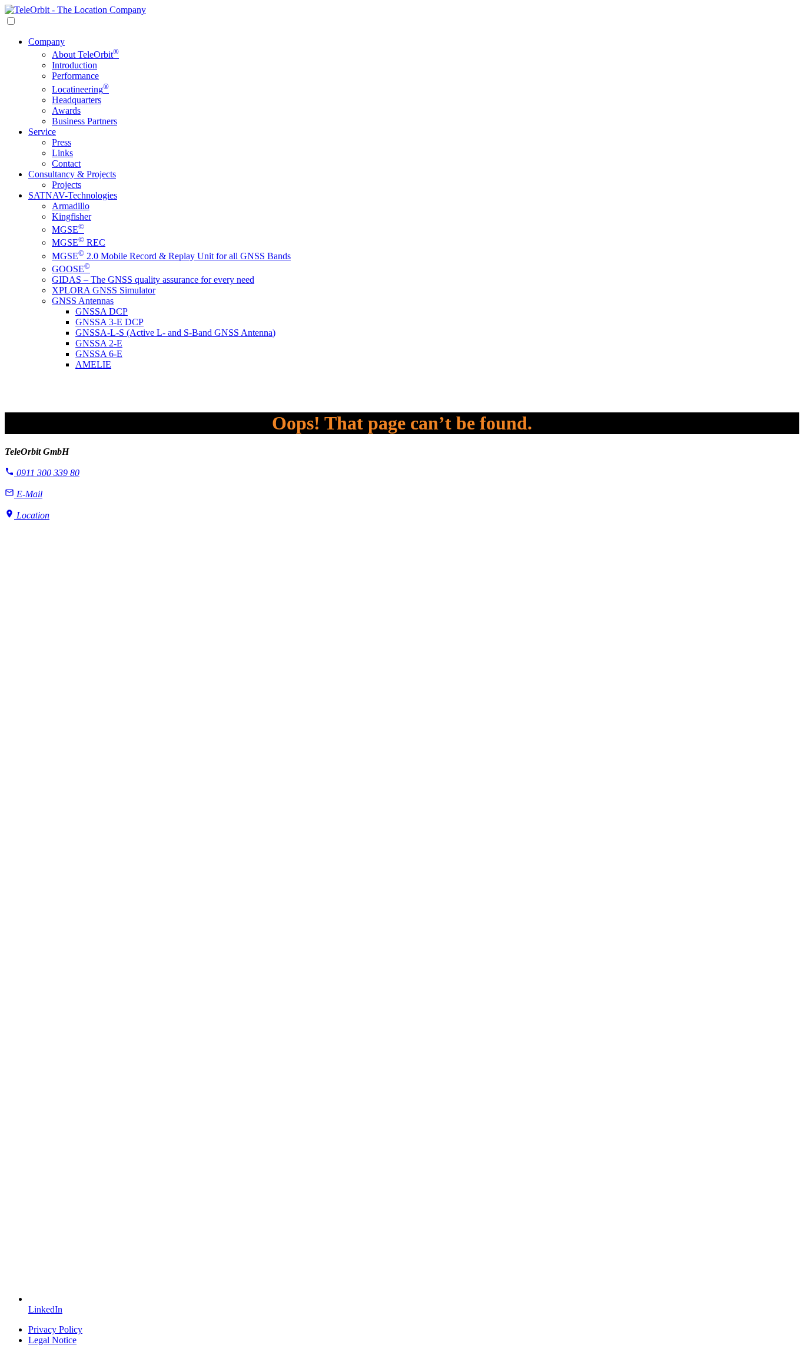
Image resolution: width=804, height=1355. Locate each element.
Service (42, 132)
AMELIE (93, 364)
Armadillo (70, 206)
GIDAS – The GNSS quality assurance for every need (153, 280)
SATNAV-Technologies (72, 195)
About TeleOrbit (85, 54)
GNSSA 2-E (98, 343)
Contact (66, 163)
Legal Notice (52, 1340)
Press (61, 142)
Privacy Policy (55, 1329)
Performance (75, 76)
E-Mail (28, 494)
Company (46, 42)
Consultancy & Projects (72, 174)
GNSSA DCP (101, 311)
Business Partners (84, 121)
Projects (66, 185)
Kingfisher (71, 216)
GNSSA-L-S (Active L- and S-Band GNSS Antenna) (175, 333)
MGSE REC (78, 242)
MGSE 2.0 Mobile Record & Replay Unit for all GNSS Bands (171, 256)
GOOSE (71, 269)
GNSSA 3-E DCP (109, 322)
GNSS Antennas (83, 301)
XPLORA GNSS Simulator (103, 290)
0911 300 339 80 (46, 473)
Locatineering (80, 89)
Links (62, 153)
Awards (66, 110)
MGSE (68, 229)
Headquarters (76, 100)
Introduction (74, 65)
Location (31, 515)
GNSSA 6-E (98, 354)
